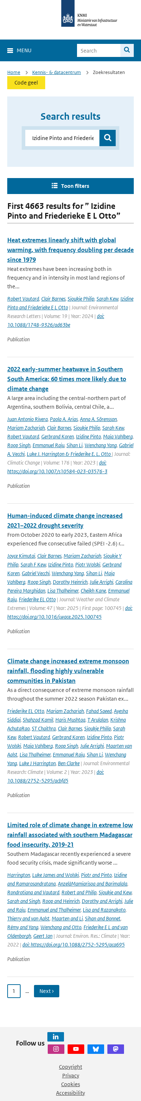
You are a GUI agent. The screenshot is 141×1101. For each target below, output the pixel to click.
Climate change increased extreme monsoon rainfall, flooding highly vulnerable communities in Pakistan (68, 671)
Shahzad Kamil (38, 719)
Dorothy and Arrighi (102, 901)
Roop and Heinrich (61, 901)
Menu (24, 50)
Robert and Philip (79, 892)
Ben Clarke (69, 763)
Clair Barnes (53, 298)
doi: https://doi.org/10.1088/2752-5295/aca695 (73, 944)
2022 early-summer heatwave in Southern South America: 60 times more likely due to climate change (66, 379)
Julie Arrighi (101, 581)
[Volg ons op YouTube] (76, 1049)
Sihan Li (74, 445)
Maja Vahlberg (118, 436)
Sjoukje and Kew (115, 892)
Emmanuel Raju (48, 445)
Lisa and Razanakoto (104, 909)
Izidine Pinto (88, 436)
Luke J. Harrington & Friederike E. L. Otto (69, 453)
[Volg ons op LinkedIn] (55, 1037)
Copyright (70, 1066)
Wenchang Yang (101, 445)
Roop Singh (18, 445)
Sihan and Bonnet (102, 918)
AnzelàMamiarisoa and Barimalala (92, 883)
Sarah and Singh (23, 901)
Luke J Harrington (37, 763)
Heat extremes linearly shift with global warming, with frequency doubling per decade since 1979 (70, 250)
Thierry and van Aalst (28, 918)
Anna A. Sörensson (98, 419)
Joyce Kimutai (21, 555)
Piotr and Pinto (96, 874)
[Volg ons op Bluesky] (96, 1049)
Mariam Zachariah (26, 427)
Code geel (26, 82)
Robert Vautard (23, 298)
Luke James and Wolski (55, 874)
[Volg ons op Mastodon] (115, 1049)
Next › (46, 990)
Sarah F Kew (33, 564)
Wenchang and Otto (60, 927)
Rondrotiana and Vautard (33, 892)
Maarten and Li (67, 918)
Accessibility (70, 1092)
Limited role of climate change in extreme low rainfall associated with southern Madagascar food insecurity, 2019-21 (70, 835)
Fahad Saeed (99, 711)
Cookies (70, 1084)
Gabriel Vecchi (36, 573)
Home (13, 72)
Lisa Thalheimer (62, 590)
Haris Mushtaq (70, 719)
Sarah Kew (107, 298)
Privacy (70, 1075)
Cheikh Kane (93, 590)
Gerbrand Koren (57, 436)
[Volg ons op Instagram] (56, 1049)
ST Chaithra (44, 728)
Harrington (18, 874)
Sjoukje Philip (81, 298)
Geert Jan (42, 935)
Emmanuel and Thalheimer (54, 909)
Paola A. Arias (64, 419)
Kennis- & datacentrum (56, 72)
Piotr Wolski (87, 564)
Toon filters (75, 185)
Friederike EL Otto (37, 599)
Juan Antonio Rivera (27, 419)
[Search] (127, 50)
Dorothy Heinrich (70, 581)
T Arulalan (97, 719)
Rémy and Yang (22, 927)
